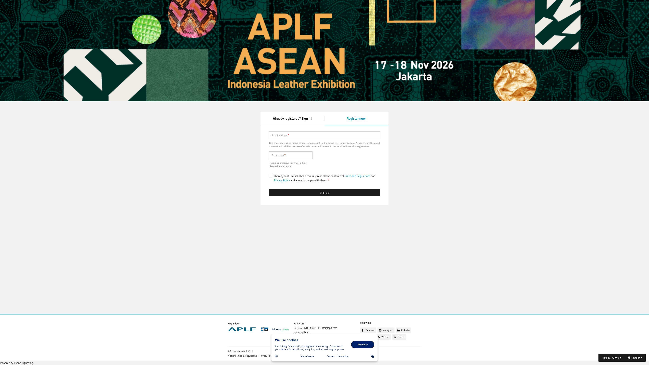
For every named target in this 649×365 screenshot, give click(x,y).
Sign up (324, 192)
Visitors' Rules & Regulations (242, 355)
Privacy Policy (282, 180)
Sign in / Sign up (611, 357)
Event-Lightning (23, 363)
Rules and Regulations (357, 176)
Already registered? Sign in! (292, 118)
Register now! (356, 120)
